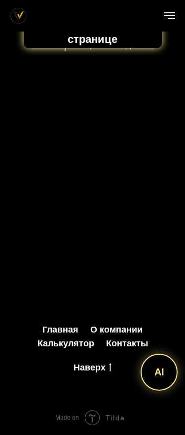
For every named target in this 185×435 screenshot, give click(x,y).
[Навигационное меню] (169, 15)
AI (159, 372)
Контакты (127, 343)
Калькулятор (65, 343)
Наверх (90, 367)
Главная (60, 330)
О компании (116, 330)
